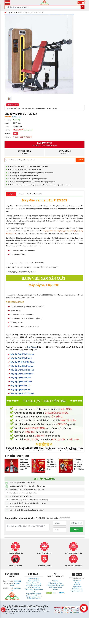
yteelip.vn (77, 584)
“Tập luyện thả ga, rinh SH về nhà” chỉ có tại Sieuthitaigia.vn (80, 464)
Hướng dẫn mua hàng (33, 583)
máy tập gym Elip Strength (66, 231)
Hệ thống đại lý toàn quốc (55, 585)
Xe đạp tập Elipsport (33, 598)
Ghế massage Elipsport (33, 596)
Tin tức (55, 589)
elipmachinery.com (77, 591)
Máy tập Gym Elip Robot (21, 358)
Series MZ (18, 12)
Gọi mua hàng (8, 581)
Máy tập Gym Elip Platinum (22, 366)
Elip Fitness (32, 347)
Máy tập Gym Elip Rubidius (22, 370)
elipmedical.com (77, 589)
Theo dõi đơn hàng (55, 587)
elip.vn (77, 582)
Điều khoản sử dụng (55, 583)
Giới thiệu (55, 581)
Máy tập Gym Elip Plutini (21, 382)
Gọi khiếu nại (9, 584)
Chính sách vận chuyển (33, 585)
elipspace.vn (77, 587)
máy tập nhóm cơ (49, 231)
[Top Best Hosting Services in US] (55, 592)
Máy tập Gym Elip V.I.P (20, 386)
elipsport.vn (77, 580)
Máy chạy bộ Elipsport (33, 594)
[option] (12, 98)
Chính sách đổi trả (34, 581)
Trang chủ (9, 12)
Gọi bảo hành (8, 588)
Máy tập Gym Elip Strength (22, 354)
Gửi (77, 529)
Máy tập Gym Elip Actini (21, 378)
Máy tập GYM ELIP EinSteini (23, 362)
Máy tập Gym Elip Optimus (22, 374)
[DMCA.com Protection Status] (49, 592)
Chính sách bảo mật (33, 587)
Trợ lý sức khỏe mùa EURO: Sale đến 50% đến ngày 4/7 (25, 464)
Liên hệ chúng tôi (33, 578)
